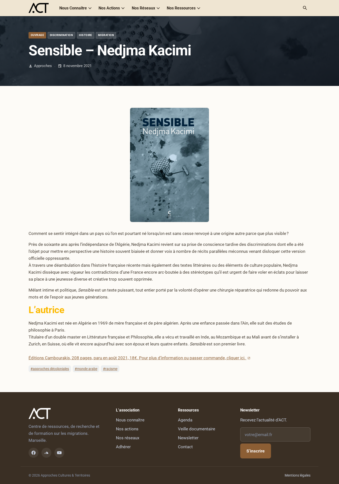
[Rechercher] (305, 7)
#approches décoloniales (50, 369)
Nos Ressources (181, 8)
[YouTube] (59, 453)
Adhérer (123, 446)
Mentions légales (297, 475)
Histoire (85, 35)
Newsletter (188, 437)
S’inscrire (255, 450)
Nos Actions (109, 8)
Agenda (185, 419)
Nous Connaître (73, 8)
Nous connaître (130, 419)
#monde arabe (86, 369)
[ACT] (39, 8)
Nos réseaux (127, 437)
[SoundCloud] (46, 453)
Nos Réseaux (143, 8)
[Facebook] (33, 453)
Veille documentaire (196, 428)
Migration (106, 35)
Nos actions (127, 428)
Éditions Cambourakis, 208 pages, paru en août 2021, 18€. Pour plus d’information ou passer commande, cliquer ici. (137, 357)
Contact (185, 446)
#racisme (110, 369)
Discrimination (61, 35)
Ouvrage (37, 35)
